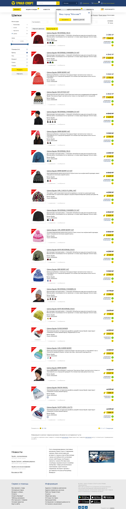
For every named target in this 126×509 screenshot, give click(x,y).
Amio (112, 508)
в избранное (61, 45)
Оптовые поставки (51, 498)
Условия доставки (18, 490)
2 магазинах (107, 417)
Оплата (14, 494)
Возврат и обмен (17, 492)
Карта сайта (16, 504)
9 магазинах (107, 42)
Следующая (109, 428)
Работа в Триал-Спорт (52, 492)
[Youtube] (83, 507)
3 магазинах (107, 82)
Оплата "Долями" (17, 496)
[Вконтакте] (79, 507)
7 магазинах (107, 220)
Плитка (111, 23)
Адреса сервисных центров (54, 490)
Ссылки (47, 494)
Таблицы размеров (18, 498)
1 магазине (107, 338)
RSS (21, 472)
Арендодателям (50, 500)
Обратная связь (50, 496)
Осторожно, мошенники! (53, 504)
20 (40, 428)
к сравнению (52, 45)
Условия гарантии (18, 502)
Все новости (15, 472)
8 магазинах (107, 377)
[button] (39, 22)
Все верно (65, 19)
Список (111, 21)
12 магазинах (107, 259)
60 (42, 428)
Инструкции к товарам (19, 500)
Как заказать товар (18, 488)
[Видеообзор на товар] (48, 397)
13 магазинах (107, 62)
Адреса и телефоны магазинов (55, 488)
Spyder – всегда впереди (19, 456)
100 (45, 428)
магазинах (88, 437)
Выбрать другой (78, 19)
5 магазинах (107, 161)
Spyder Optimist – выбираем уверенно (23, 461)
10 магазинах (107, 102)
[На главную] (22, 3)
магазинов (65, 437)
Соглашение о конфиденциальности (57, 502)
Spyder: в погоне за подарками (21, 466)
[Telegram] (86, 507)
